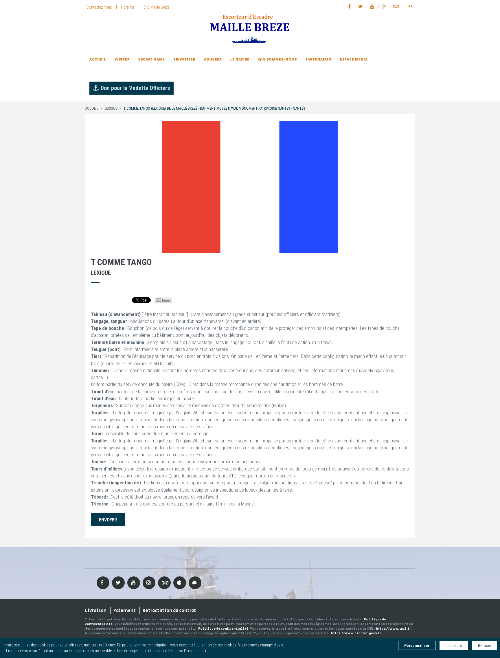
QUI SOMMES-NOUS (277, 59)
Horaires (128, 7)
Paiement (124, 610)
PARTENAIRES (318, 59)
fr (411, 7)
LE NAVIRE (239, 59)
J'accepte (454, 645)
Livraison (95, 610)
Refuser (484, 645)
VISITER (122, 59)
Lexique (110, 108)
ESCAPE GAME (151, 59)
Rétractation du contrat (169, 610)
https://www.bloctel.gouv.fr (356, 633)
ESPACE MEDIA (354, 59)
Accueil (97, 59)
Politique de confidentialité (223, 628)
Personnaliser (416, 645)
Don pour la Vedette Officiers (135, 87)
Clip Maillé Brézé (156, 7)
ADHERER (213, 59)
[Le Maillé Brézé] (250, 29)
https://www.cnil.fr (393, 628)
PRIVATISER (184, 59)
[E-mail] (163, 300)
